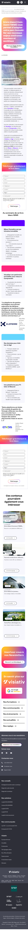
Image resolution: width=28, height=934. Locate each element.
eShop (2, 880)
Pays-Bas (23, 875)
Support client (7, 770)
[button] (14, 691)
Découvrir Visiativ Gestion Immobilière (14, 46)
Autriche (10, 875)
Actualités (3, 843)
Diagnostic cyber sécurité (7, 788)
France (18, 875)
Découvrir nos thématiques (13, 662)
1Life (10, 880)
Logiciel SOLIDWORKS (7, 802)
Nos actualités (9, 720)
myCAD (6, 880)
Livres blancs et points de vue (17, 7)
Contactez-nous (8, 766)
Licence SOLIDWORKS (7, 805)
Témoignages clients (6, 849)
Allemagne (5, 875)
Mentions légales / (11, 918)
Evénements (4, 846)
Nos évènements (10, 714)
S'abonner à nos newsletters (11, 744)
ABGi (13, 880)
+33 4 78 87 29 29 (8, 762)
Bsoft (16, 880)
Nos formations (10, 702)
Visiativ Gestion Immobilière (7, 9)
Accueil (3, 7)
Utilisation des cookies (20, 918)
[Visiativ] (7, 2)
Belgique (15, 875)
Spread (9, 881)
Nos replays (8, 726)
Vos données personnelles (8, 916)
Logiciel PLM (4, 811)
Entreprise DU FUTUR (6, 829)
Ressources (8, 7)
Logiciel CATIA (5, 808)
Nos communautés (11, 708)
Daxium (19, 880)
